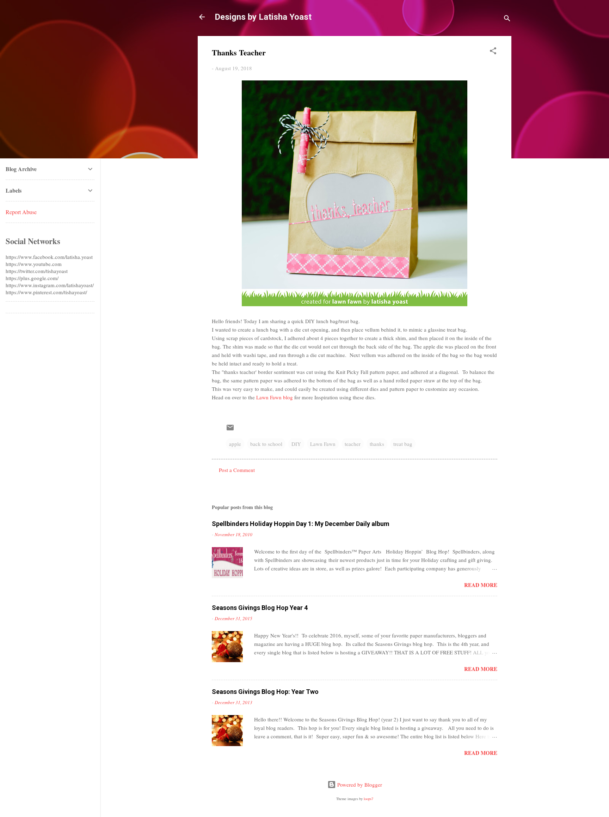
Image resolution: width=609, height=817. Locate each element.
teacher (353, 443)
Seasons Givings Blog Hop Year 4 (260, 607)
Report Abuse (21, 212)
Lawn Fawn (323, 443)
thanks (377, 443)
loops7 (368, 798)
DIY (296, 443)
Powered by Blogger (359, 784)
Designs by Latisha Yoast (263, 17)
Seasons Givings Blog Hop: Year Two (265, 691)
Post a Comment (237, 469)
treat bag (402, 443)
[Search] (507, 19)
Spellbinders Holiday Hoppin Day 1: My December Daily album (300, 523)
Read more (480, 585)
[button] (493, 52)
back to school (266, 443)
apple (235, 443)
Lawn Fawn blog (274, 397)
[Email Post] (230, 429)
